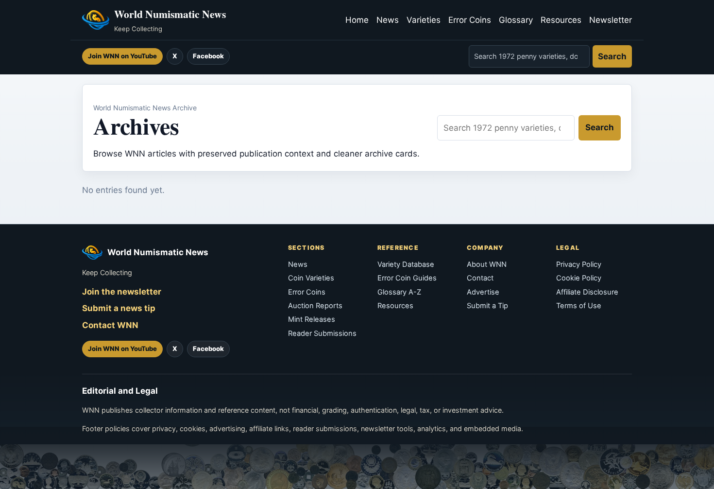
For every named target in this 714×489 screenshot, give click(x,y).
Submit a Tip (487, 305)
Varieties (424, 20)
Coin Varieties (311, 278)
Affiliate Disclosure (587, 292)
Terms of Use (578, 305)
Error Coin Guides (407, 278)
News (387, 20)
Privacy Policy (578, 264)
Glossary (516, 20)
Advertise (483, 292)
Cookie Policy (578, 278)
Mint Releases (311, 319)
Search (612, 56)
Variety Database (405, 264)
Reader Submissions (322, 333)
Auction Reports (315, 305)
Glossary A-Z (399, 292)
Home (357, 20)
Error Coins (469, 20)
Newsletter (610, 20)
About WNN (487, 264)
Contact (480, 278)
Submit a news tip (118, 308)
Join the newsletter (121, 292)
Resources (561, 20)
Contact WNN (110, 325)
